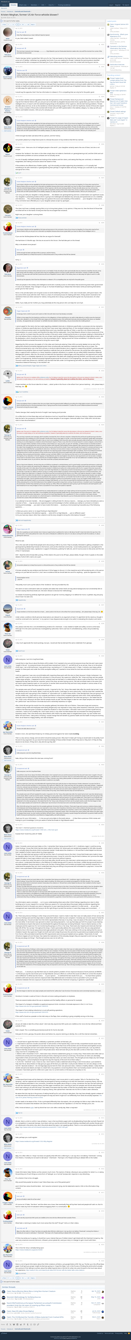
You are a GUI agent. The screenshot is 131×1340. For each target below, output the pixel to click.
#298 (102, 623)
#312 (102, 1074)
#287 (102, 178)
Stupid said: (20, 609)
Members (34, 5)
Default (5, 1333)
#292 (102, 371)
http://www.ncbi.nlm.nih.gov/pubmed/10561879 (31, 1012)
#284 (102, 96)
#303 (102, 764)
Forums (13, 5)
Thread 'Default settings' (118, 111)
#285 (102, 117)
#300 (102, 656)
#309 (102, 984)
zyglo (32, 1107)
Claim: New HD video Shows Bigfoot (20, 1311)
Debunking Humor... (116, 56)
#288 (102, 205)
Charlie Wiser (10, 1299)
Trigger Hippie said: (22, 311)
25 (28, 24)
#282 (102, 44)
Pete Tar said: (20, 32)
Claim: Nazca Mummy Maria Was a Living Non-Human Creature (31, 1291)
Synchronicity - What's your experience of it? (119, 35)
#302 (102, 746)
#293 (102, 397)
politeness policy (44, 377)
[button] (8, 5)
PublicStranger (96, 1313)
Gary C (98, 1318)
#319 (102, 1244)
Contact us (100, 1333)
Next (32, 24)
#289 (102, 223)
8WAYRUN (74, 1338)
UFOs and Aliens (26, 1293)
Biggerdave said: (21, 268)
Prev (4, 24)
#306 (102, 873)
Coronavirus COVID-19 (28, 1307)
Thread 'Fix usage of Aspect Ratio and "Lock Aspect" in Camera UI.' (119, 120)
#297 (102, 605)
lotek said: (19, 1196)
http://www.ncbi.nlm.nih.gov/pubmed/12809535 (31, 1006)
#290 (102, 264)
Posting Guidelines (64, 5)
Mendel (98, 1293)
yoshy (98, 1298)
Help (125, 1333)
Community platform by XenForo (65, 1337)
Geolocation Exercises (117, 64)
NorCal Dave (10, 1293)
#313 (102, 1118)
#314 (102, 1134)
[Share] (99, 28)
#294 (102, 425)
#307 (102, 912)
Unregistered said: (22, 750)
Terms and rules (109, 1333)
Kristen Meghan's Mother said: (25, 120)
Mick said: (19, 250)
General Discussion (115, 62)
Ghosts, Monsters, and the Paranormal (31, 1313)
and (22, 218)
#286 (102, 144)
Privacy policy (119, 1333)
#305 (102, 843)
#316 (102, 1169)
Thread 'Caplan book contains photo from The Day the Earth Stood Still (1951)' (118, 81)
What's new (23, 5)
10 (22, 24)
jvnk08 (4, 17)
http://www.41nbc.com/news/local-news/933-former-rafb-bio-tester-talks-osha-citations (55, 1270)
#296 (102, 561)
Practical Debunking (115, 70)
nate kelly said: (21, 1228)
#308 (102, 942)
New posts (4, 8)
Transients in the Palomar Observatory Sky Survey (118, 47)
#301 (102, 722)
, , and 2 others (32, 366)
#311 (102, 1038)
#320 (102, 1261)
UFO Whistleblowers (28, 1299)
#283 (102, 66)
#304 (102, 824)
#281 (102, 28)
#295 (102, 525)
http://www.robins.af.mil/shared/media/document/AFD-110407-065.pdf (43, 1127)
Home (4, 5)
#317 (102, 1192)
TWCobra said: (21, 70)
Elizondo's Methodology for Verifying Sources (24, 1297)
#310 (102, 1020)
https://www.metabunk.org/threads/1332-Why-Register (33, 1141)
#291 (102, 307)
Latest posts (111, 21)
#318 (102, 1211)
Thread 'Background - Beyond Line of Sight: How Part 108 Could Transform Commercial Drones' (119, 102)
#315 (102, 1152)
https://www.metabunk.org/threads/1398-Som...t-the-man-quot (36, 830)
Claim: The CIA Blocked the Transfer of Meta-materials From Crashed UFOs (35, 1317)
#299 (102, 639)
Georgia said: (20, 48)
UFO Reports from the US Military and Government (35, 1319)
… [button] (10, 24)
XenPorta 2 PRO (58, 1338)
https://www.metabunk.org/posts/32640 (28, 1250)
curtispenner (10, 1307)
